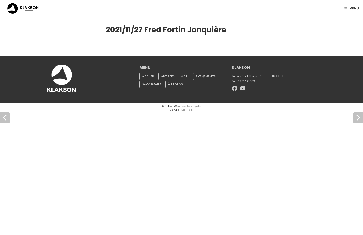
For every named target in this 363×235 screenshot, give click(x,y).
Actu (185, 76)
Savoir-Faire (151, 84)
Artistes (168, 76)
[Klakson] (24, 8)
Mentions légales (191, 106)
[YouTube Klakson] (242, 90)
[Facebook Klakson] (234, 90)
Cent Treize (187, 110)
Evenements (206, 76)
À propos (175, 84)
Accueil (148, 76)
